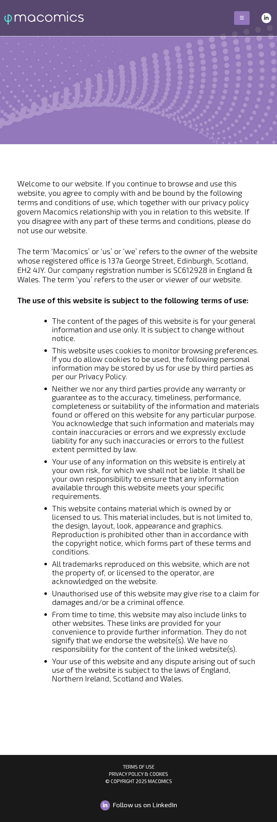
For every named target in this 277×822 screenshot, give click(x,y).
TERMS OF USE (138, 767)
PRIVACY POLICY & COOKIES (138, 774)
